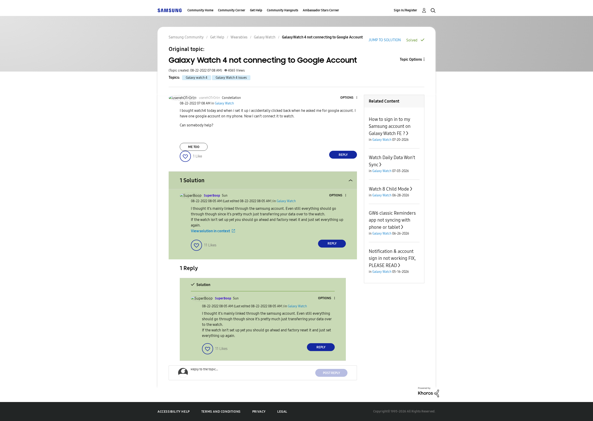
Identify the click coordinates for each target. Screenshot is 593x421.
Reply (343, 155)
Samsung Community (186, 37)
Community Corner (231, 10)
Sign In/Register (405, 10)
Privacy (259, 412)
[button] (349, 98)
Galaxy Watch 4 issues (231, 78)
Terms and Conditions (221, 412)
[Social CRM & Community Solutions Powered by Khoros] (428, 392)
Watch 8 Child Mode (389, 189)
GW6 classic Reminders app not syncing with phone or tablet (392, 220)
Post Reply (331, 373)
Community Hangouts (282, 10)
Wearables (238, 37)
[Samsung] (170, 10)
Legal (282, 412)
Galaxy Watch (264, 37)
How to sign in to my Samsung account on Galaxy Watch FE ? (389, 126)
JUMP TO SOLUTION (385, 40)
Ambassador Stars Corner (321, 10)
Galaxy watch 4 (196, 78)
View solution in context (210, 231)
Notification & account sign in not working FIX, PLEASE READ (392, 258)
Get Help (256, 10)
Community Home (200, 10)
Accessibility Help (174, 412)
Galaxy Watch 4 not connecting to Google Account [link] (322, 37)
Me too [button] (193, 147)
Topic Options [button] (411, 59)
